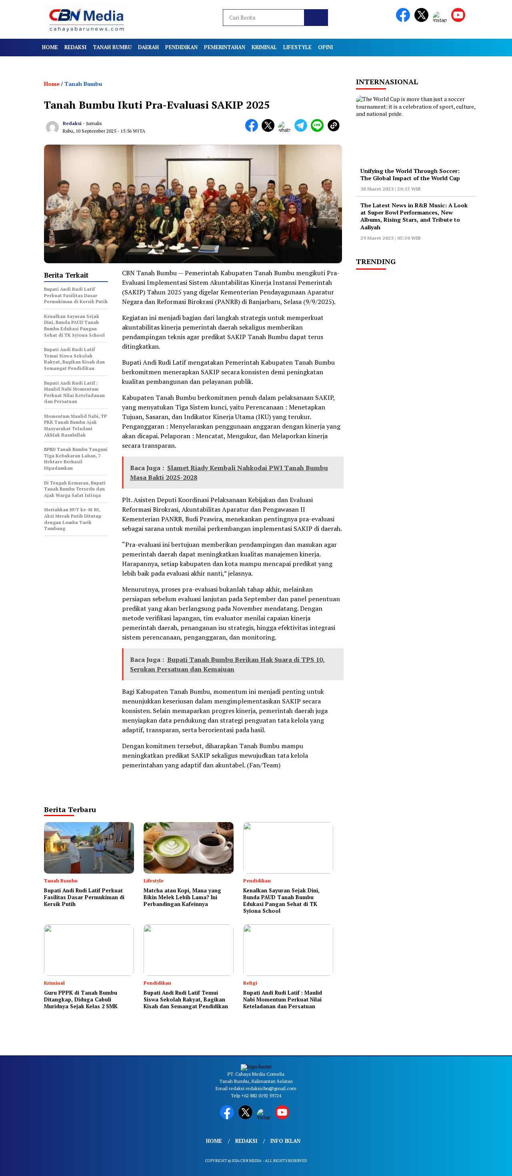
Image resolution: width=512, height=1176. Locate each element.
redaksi (72, 123)
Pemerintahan (224, 47)
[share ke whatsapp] (286, 130)
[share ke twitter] (270, 130)
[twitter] (422, 20)
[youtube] (459, 20)
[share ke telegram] (302, 130)
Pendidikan (181, 47)
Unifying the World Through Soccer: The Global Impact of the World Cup (410, 174)
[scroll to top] (490, 1164)
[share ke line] (319, 130)
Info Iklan (285, 1140)
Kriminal (264, 47)
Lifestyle (297, 47)
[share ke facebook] (253, 130)
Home (50, 47)
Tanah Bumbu (112, 47)
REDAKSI (75, 47)
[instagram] (441, 20)
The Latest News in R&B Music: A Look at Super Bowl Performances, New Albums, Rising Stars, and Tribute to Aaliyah (414, 216)
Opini (325, 47)
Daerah (148, 47)
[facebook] (404, 20)
